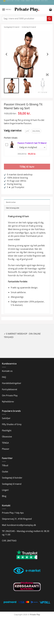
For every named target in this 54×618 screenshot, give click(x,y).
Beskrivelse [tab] (11, 202)
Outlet (5, 468)
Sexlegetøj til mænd (11, 27)
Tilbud (5, 462)
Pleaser (5, 445)
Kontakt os (7, 367)
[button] (6, 9)
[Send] (49, 18)
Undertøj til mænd (29, 27)
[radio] (27, 131)
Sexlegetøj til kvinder (12, 474)
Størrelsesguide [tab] (12, 208)
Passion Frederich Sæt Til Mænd (32, 143)
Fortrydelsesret (9, 385)
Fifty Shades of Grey (11, 421)
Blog (4, 492)
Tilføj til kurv (27, 166)
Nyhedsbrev (8, 398)
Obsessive (7, 433)
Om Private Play (10, 392)
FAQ (4, 373)
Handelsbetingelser (11, 379)
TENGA (5, 439)
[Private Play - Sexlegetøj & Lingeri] (27, 9)
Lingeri (5, 486)
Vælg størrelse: (13, 130)
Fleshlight (6, 427)
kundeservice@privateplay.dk (21, 521)
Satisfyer (6, 414)
